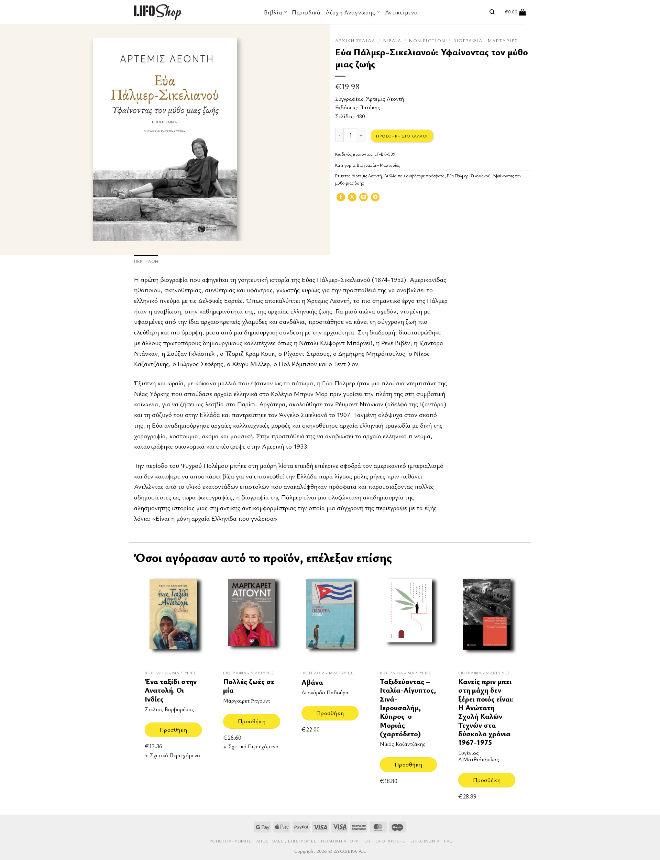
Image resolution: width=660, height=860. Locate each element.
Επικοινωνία (425, 841)
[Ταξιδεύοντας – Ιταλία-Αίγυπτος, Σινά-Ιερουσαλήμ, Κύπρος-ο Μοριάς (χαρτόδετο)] (408, 618)
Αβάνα (312, 682)
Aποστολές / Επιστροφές (286, 841)
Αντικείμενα (401, 12)
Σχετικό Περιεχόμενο (175, 755)
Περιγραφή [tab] (146, 261)
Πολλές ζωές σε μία (248, 686)
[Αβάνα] (330, 618)
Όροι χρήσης (390, 841)
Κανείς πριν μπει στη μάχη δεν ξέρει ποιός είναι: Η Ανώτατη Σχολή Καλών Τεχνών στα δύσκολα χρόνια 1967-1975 (486, 712)
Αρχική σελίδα (355, 40)
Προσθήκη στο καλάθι (401, 136)
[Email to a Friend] (363, 199)
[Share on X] (352, 199)
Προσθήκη (173, 730)
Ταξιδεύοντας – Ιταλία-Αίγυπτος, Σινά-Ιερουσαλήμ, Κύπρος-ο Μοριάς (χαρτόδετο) (408, 707)
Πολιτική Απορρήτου (346, 841)
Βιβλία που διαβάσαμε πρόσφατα (414, 176)
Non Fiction (427, 40)
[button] (515, 12)
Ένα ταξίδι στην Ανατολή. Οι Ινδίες (171, 690)
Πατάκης (369, 107)
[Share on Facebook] (341, 199)
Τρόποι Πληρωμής (229, 841)
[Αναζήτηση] (492, 12)
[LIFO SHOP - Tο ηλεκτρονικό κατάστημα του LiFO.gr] (158, 12)
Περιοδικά (306, 12)
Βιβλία (392, 40)
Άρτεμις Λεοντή (385, 98)
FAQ (448, 841)
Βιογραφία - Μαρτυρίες (485, 40)
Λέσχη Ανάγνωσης (350, 12)
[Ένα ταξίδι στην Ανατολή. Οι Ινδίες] (173, 618)
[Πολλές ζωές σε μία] (251, 618)
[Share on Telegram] (375, 199)
